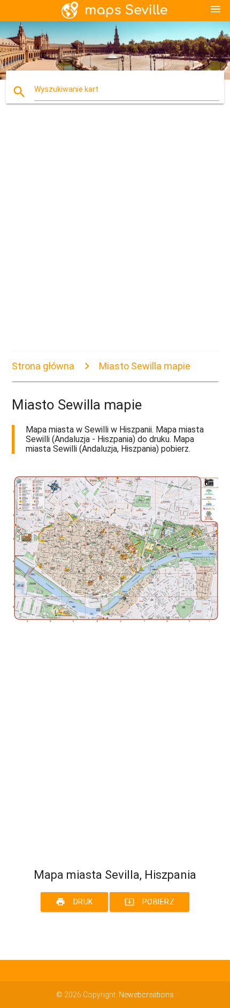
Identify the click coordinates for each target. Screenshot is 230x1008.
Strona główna (43, 366)
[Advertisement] (115, 236)
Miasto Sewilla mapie (144, 366)
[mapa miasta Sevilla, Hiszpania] (115, 620)
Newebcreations (146, 994)
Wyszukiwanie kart (66, 89)
